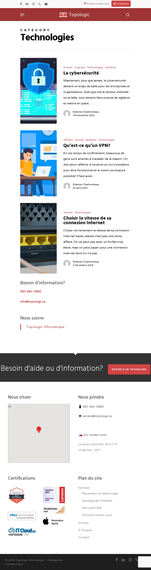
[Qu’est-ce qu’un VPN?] (38, 163)
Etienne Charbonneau (86, 111)
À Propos (85, 530)
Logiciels (79, 67)
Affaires (68, 139)
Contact (83, 537)
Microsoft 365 (92, 508)
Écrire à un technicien (129, 369)
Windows (110, 67)
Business (91, 139)
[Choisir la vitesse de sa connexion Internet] (38, 238)
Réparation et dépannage (100, 493)
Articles (68, 67)
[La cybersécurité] (38, 91)
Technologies (95, 67)
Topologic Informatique (45, 327)
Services (84, 488)
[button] (39, 430)
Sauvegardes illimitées (97, 501)
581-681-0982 (93, 407)
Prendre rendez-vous (97, 515)
